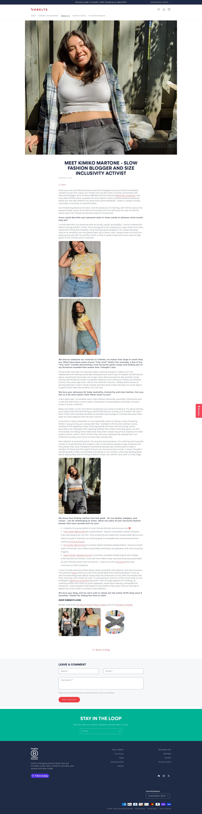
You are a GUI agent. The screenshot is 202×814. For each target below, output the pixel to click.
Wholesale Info (164, 750)
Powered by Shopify (126, 808)
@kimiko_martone (125, 195)
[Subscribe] (119, 731)
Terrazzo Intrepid (124, 605)
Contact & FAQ (117, 762)
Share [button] (63, 185)
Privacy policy (152, 808)
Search (121, 766)
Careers (167, 758)
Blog (121, 758)
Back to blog (103, 650)
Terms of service (165, 808)
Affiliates (167, 754)
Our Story (119, 754)
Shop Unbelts (118, 750)
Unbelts (115, 808)
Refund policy (140, 808)
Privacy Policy (165, 762)
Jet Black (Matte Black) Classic (91, 605)
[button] (33, 15)
